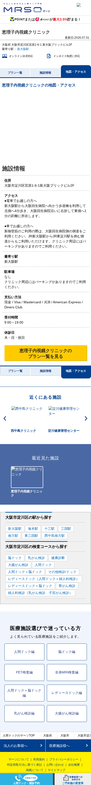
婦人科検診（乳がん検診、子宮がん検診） (40, 593)
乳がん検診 (36, 558)
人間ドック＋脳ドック (25, 572)
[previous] (4, 418)
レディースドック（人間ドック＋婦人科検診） (43, 579)
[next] (86, 418)
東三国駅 (31, 535)
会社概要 (74, 764)
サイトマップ (56, 770)
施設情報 (45, 72)
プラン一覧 (15, 72)
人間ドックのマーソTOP (19, 735)
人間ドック (43, 565)
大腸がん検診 (18, 565)
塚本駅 (33, 528)
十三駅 (49, 528)
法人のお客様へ (15, 746)
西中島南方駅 (54, 535)
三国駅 (66, 528)
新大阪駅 (23, 49)
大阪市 (64, 735)
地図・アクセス (76, 71)
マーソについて (18, 759)
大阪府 (47, 735)
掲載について (34, 770)
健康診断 (58, 558)
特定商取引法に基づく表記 (24, 764)
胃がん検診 (66, 586)
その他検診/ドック (62, 572)
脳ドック (15, 558)
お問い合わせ (55, 764)
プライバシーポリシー (63, 759)
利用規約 (39, 759)
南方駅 (13, 535)
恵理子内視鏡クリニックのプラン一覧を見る (45, 353)
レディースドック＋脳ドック (30, 586)
